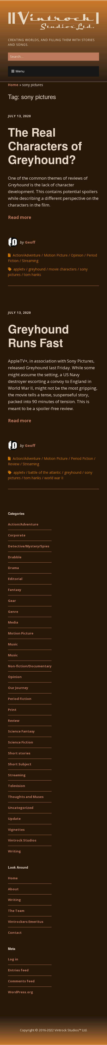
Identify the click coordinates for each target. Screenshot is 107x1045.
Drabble (14, 557)
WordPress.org (20, 992)
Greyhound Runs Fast (38, 335)
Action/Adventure (27, 255)
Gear (12, 600)
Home (13, 84)
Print (12, 709)
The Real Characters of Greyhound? (45, 145)
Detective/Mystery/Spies (28, 546)
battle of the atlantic (44, 472)
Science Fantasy (21, 731)
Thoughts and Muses (26, 796)
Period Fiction (82, 458)
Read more (19, 217)
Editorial (15, 578)
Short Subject (19, 764)
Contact (15, 932)
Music (13, 644)
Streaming (30, 260)
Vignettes (16, 829)
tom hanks (32, 274)
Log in (13, 959)
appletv (19, 269)
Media (13, 622)
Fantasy (14, 589)
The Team (16, 910)
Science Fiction (20, 742)
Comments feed (21, 981)
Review (13, 464)
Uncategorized (20, 807)
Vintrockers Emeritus (25, 921)
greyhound (37, 269)
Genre (13, 611)
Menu (20, 71)
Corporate (16, 535)
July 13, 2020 (19, 116)
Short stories (19, 753)
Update (14, 818)
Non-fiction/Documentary (30, 666)
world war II (53, 477)
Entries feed (18, 970)
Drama (13, 568)
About (13, 889)
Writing (14, 851)
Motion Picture (56, 255)
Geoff (30, 242)
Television (16, 786)
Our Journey (18, 687)
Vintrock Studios (22, 840)
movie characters (63, 269)
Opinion (77, 255)
